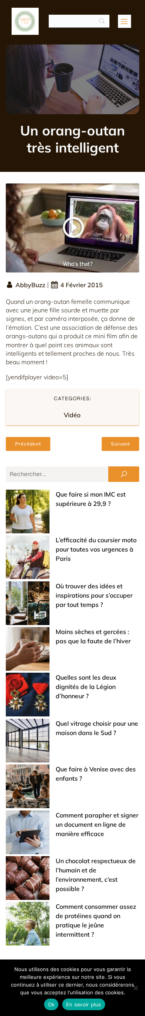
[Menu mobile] (124, 21)
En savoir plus (83, 1004)
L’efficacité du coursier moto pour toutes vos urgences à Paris (96, 549)
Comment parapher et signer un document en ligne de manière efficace (97, 824)
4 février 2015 (81, 285)
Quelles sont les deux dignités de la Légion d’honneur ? (86, 686)
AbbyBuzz (30, 285)
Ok (51, 1004)
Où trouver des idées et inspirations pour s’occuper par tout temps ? (94, 595)
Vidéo (72, 415)
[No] (135, 988)
